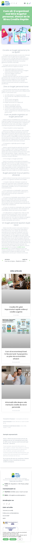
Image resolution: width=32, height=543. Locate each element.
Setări (20, 539)
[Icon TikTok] (16, 3)
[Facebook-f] (4, 504)
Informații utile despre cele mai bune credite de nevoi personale (16, 404)
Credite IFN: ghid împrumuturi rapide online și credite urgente (16, 309)
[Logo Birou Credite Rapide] (6, 3)
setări (19, 536)
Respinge (13, 539)
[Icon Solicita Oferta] (27, 3)
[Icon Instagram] (14, 3)
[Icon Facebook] (12, 3)
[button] (24, 3)
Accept (5, 539)
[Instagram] (6, 504)
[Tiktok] (9, 504)
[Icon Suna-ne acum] (30, 3)
